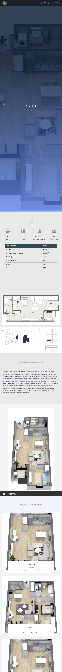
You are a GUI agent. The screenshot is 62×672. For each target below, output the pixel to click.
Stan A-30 (31, 564)
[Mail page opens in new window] (48, 3)
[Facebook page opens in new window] (42, 3)
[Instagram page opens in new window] (45, 3)
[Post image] (31, 541)
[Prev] (18, 104)
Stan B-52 (30, 627)
